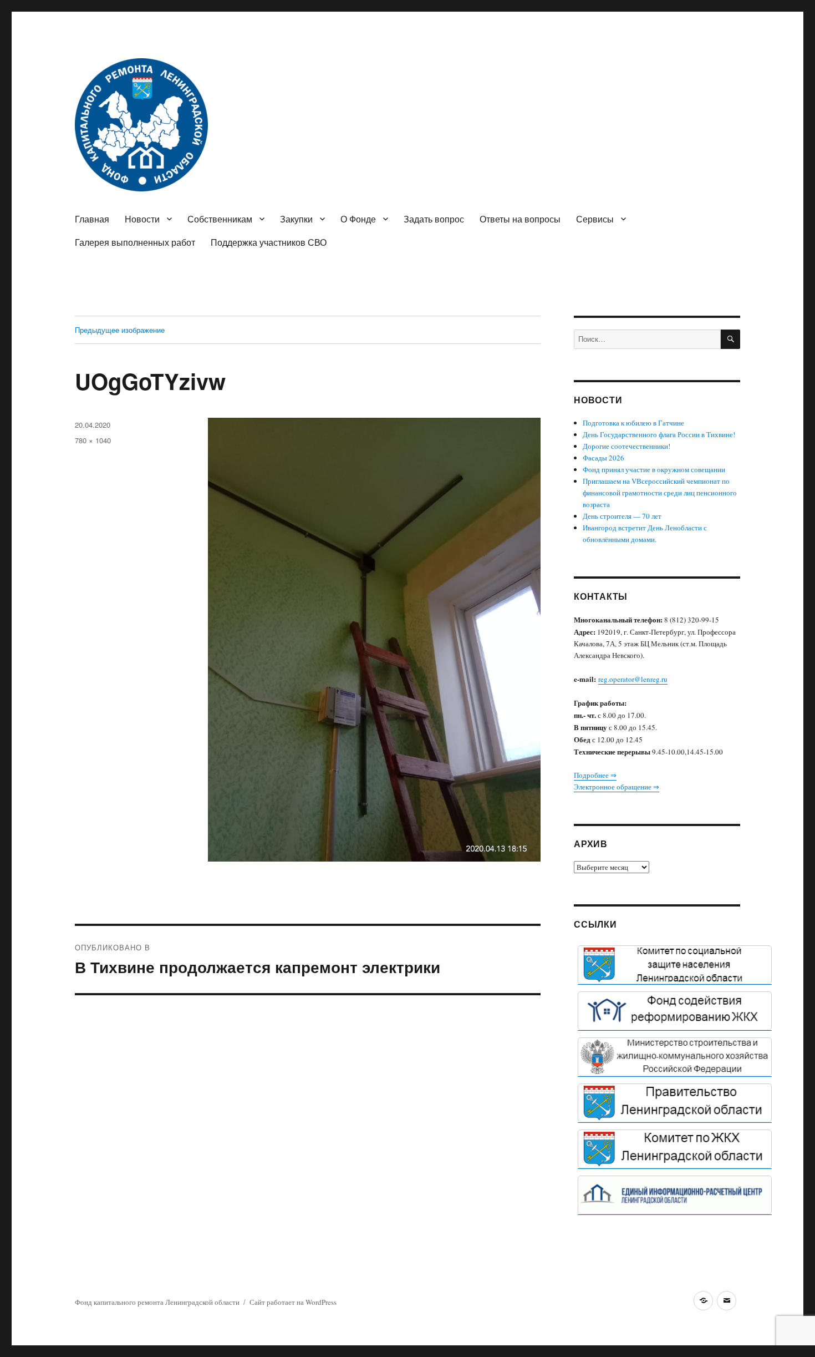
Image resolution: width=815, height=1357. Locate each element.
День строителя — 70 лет (622, 516)
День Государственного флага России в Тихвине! (659, 434)
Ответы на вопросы (520, 218)
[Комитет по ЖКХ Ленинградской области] (675, 1149)
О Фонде (358, 218)
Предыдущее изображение (120, 330)
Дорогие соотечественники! (626, 446)
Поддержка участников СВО (269, 242)
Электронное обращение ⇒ (616, 787)
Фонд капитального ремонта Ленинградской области (157, 1302)
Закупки (296, 218)
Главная (92, 218)
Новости (142, 218)
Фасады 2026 (603, 458)
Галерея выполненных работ (135, 242)
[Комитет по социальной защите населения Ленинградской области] (675, 964)
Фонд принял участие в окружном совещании (654, 469)
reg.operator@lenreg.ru (633, 679)
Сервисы (595, 218)
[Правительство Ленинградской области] (675, 1102)
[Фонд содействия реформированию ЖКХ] (675, 1010)
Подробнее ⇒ (595, 775)
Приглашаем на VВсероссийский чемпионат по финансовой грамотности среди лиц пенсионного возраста (660, 492)
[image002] (675, 1195)
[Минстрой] (675, 1056)
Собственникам (219, 218)
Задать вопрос (434, 218)
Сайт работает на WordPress (293, 1302)
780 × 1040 (93, 440)
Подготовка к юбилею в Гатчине (633, 423)
